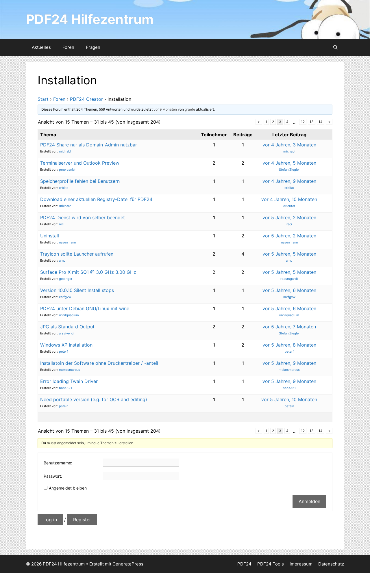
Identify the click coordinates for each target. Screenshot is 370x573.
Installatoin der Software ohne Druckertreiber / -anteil (99, 363)
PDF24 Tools (270, 564)
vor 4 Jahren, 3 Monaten (289, 145)
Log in (50, 519)
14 (321, 122)
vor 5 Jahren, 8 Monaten (289, 345)
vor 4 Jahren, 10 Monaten (289, 199)
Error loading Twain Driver (69, 381)
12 (303, 122)
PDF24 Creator (86, 99)
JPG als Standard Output (67, 327)
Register (82, 519)
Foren (68, 47)
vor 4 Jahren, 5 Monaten (289, 163)
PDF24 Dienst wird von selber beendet (82, 217)
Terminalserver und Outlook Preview (79, 163)
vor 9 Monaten (165, 109)
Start (43, 99)
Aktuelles (41, 47)
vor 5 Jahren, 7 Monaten (289, 327)
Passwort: (53, 476)
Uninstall (49, 236)
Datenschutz (331, 564)
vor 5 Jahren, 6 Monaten (289, 290)
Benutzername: (58, 462)
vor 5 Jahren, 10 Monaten (289, 399)
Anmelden (309, 501)
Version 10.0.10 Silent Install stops (77, 290)
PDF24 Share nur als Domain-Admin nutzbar (88, 145)
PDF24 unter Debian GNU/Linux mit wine (84, 308)
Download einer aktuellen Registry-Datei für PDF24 (96, 199)
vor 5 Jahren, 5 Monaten (289, 254)
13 (312, 122)
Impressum (301, 564)
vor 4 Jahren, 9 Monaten (289, 181)
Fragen (93, 47)
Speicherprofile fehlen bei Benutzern (80, 181)
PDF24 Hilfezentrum (89, 19)
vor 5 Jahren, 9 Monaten (289, 363)
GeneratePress (127, 564)
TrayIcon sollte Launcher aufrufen (76, 254)
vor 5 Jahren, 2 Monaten (289, 217)
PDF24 (244, 564)
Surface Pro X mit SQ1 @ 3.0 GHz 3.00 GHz (88, 272)
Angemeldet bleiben (68, 487)
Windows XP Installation (66, 345)
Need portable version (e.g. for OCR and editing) (93, 399)
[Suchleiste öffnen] (335, 47)
